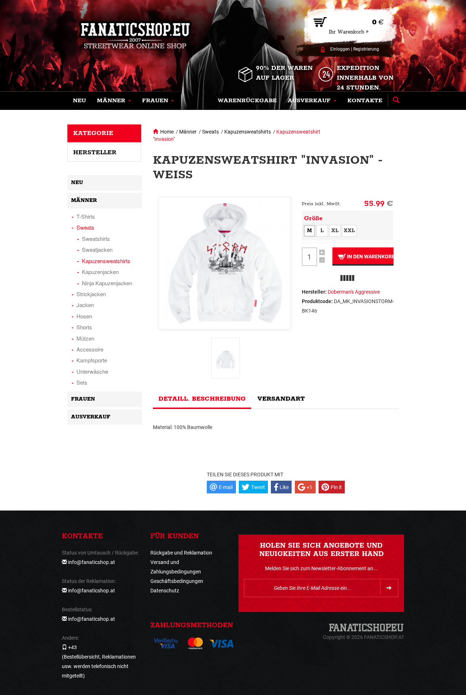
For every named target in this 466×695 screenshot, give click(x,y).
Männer (188, 132)
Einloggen (340, 49)
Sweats (210, 132)
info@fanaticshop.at (91, 562)
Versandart (281, 399)
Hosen (84, 316)
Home (167, 132)
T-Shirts (85, 216)
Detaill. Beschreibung (202, 399)
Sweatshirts (96, 238)
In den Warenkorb (370, 256)
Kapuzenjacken (100, 271)
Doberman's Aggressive (354, 292)
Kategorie (93, 133)
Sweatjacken (97, 249)
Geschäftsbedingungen (176, 581)
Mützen (85, 338)
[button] (114, 101)
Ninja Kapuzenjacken (107, 283)
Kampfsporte (91, 360)
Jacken (85, 305)
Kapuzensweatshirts (247, 132)
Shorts (84, 327)
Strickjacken (91, 294)
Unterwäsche (92, 371)
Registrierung (366, 49)
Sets (81, 382)
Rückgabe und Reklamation (181, 553)
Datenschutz (164, 590)
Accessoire (89, 349)
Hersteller (94, 152)
